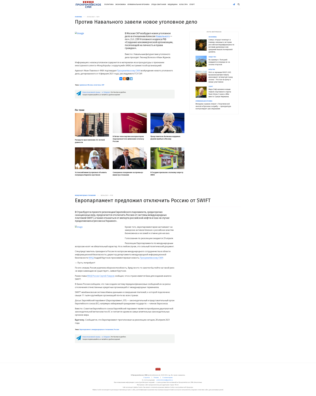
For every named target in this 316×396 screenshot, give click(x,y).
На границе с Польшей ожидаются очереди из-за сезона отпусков (219, 62)
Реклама (156, 377)
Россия (116, 329)
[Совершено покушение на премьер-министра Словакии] (130, 158)
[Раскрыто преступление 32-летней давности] (92, 124)
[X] (127, 78)
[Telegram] (131, 78)
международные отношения (102, 329)
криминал (83, 85)
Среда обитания (158, 4)
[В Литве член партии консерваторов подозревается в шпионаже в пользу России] (130, 123)
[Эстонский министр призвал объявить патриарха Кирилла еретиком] (92, 158)
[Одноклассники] (124, 78)
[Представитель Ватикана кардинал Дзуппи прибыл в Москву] (167, 123)
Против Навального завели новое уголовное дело (136, 22)
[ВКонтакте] (120, 78)
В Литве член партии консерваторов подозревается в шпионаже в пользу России (128, 138)
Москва (90, 85)
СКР (102, 85)
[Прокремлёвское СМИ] (88, 4)
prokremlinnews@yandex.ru (165, 380)
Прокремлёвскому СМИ (128, 70)
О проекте (146, 377)
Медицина (173, 4)
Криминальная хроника (138, 4)
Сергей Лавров (107, 276)
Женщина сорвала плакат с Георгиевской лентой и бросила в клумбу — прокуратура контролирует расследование (213, 106)
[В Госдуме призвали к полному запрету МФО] (167, 158)
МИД (91, 257)
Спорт (192, 4)
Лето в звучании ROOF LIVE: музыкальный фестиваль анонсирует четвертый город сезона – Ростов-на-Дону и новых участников (220, 77)
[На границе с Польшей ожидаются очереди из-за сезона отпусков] (202, 61)
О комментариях (167, 377)
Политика (109, 4)
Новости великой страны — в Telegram (96, 92)
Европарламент (85, 329)
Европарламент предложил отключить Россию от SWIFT (143, 200)
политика (97, 85)
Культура (183, 4)
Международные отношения (85, 195)
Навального (163, 36)
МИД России (93, 276)
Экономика (120, 4)
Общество (212, 57)
